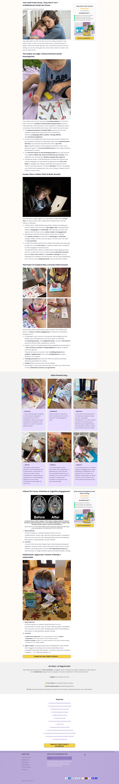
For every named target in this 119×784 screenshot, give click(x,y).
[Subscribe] (70, 758)
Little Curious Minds (29, 780)
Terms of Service (26, 767)
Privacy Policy (25, 762)
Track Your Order (26, 757)
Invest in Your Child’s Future (46, 656)
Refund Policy (25, 764)
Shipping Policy (25, 760)
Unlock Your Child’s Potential (59, 745)
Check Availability (83, 38)
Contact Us (24, 769)
